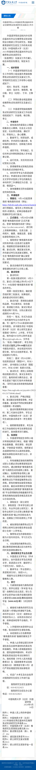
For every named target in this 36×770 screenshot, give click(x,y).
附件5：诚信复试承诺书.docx (15, 736)
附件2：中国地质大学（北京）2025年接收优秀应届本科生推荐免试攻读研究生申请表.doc (17, 721)
